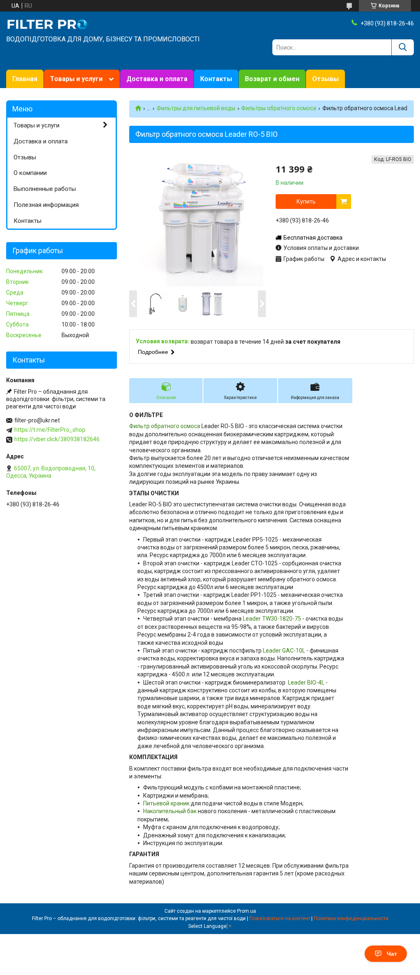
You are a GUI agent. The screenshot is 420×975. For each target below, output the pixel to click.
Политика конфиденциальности (351, 918)
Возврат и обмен (272, 79)
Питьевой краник (166, 803)
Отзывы (325, 79)
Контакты (216, 79)
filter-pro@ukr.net (37, 420)
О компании (30, 173)
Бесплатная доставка (312, 237)
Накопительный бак (169, 811)
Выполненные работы (45, 189)
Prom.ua (246, 911)
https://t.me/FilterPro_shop (49, 429)
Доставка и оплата (156, 79)
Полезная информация (46, 205)
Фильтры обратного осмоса (278, 108)
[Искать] (402, 47)
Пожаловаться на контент (279, 918)
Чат (392, 953)
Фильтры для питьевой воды (196, 108)
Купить (306, 201)
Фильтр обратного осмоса (164, 426)
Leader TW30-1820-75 (272, 618)
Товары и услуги (76, 79)
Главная (24, 79)
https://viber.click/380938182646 (57, 439)
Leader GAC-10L (284, 650)
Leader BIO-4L (305, 682)
